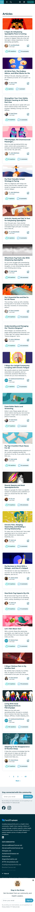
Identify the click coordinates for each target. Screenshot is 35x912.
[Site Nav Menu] (7, 2)
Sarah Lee (13, 540)
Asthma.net (6, 856)
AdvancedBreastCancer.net (12, 845)
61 (25, 776)
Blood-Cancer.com (9, 870)
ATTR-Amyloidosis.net (10, 862)
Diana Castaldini (14, 310)
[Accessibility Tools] (20, 2)
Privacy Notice (6, 906)
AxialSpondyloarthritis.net (11, 865)
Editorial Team (14, 640)
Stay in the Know (17, 890)
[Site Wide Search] (11, 2)
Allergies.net (6, 851)
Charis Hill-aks (14, 760)
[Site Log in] (24, 2)
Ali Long (12, 498)
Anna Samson (14, 677)
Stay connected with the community (16, 792)
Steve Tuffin (13, 82)
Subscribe (30, 2)
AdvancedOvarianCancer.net (12, 848)
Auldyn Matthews (15, 339)
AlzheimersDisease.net (10, 854)
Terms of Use (15, 906)
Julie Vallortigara (14, 153)
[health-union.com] (9, 820)
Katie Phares (13, 113)
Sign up (29, 900)
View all (6, 873)
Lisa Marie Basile (14, 45)
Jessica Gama (14, 577)
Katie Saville (13, 271)
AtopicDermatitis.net (9, 859)
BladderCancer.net (9, 867)
